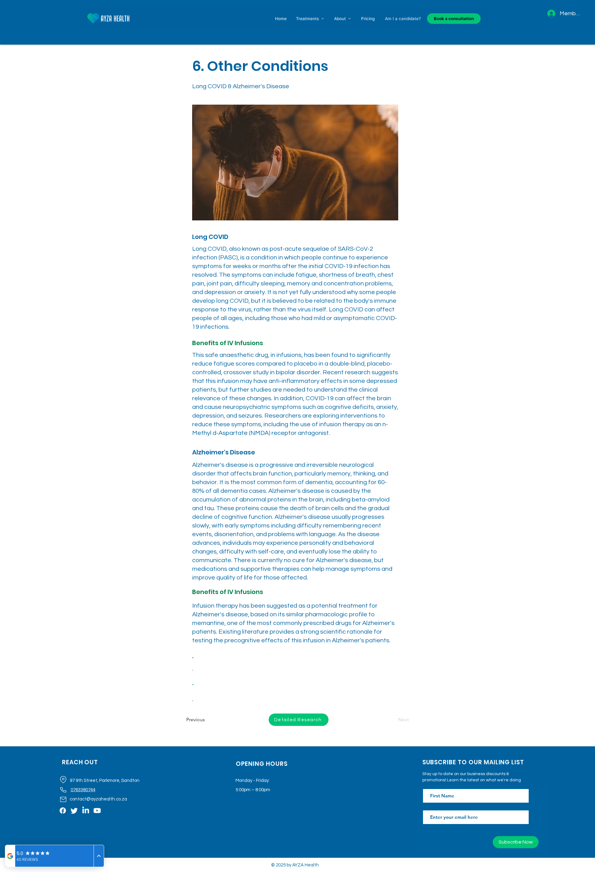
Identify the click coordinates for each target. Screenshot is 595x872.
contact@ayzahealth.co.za (98, 799)
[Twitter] (74, 810)
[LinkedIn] (86, 810)
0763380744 (83, 789)
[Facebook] (63, 810)
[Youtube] (97, 810)
